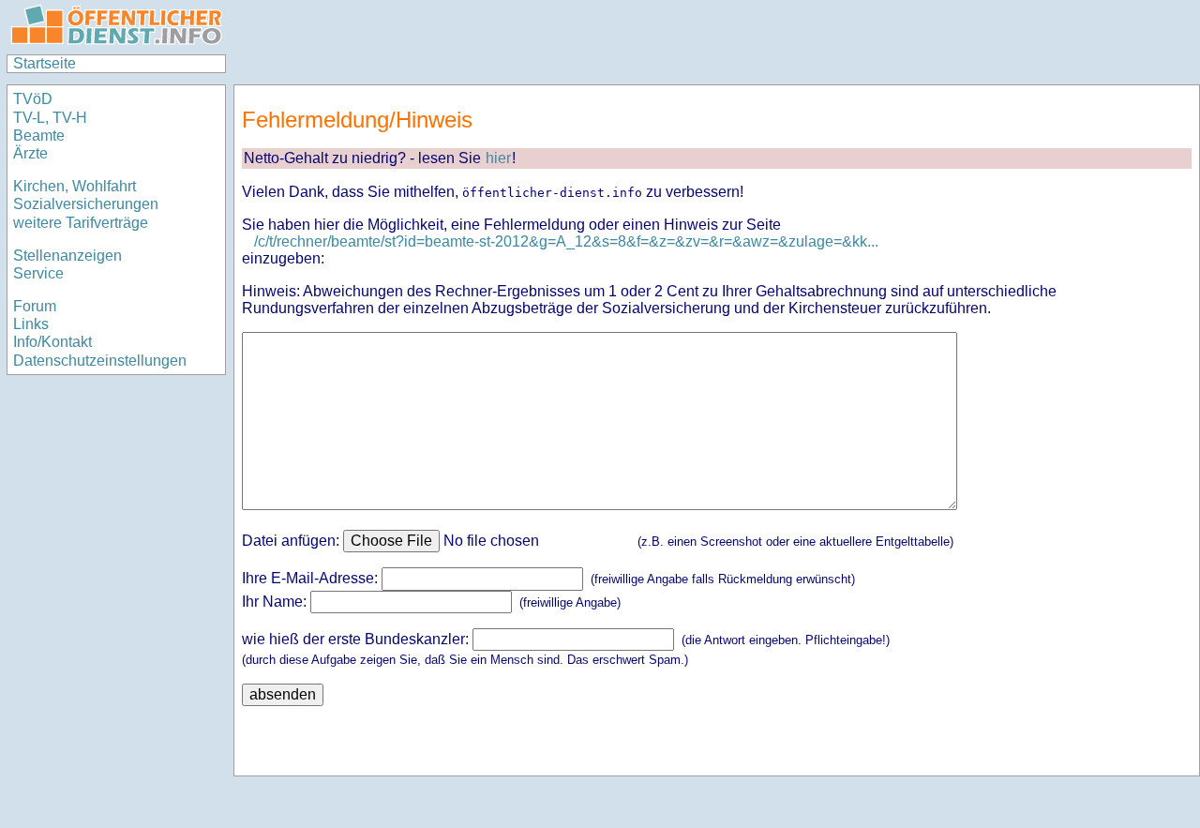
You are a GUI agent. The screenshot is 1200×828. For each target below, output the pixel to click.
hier (498, 158)
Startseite (44, 63)
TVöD (32, 99)
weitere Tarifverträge (80, 223)
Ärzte (30, 153)
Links (31, 324)
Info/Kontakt (52, 342)
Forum (34, 306)
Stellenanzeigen (67, 255)
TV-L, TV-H (50, 118)
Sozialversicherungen (85, 204)
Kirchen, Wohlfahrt (74, 186)
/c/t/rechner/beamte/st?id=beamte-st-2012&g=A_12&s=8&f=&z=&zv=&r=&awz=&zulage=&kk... (566, 241)
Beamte (39, 135)
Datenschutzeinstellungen (100, 361)
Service (38, 273)
